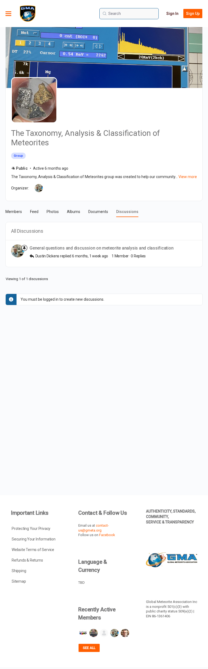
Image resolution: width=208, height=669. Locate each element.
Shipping (19, 571)
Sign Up (193, 13)
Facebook (107, 535)
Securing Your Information (34, 539)
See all (89, 648)
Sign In (172, 13)
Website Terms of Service (33, 549)
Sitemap (19, 581)
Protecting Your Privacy (31, 528)
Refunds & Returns (27, 560)
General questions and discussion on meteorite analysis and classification (101, 248)
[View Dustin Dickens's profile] (17, 250)
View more (187, 177)
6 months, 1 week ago (90, 256)
